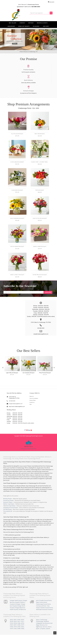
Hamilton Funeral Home (46, 607)
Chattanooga (43, 619)
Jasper (37, 628)
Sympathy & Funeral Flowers (10, 507)
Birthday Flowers (7, 498)
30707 (22, 619)
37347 (11, 625)
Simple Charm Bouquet (39, 246)
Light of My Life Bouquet (40, 218)
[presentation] (2, 367)
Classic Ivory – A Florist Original (39, 162)
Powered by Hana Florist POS (28, 448)
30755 (22, 623)
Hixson (49, 627)
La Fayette (42, 628)
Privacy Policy (33, 400)
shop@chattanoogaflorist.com (15, 403)
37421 (22, 627)
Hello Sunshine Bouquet (17, 218)
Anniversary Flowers (8, 500)
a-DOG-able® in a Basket (17, 162)
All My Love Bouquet (17, 133)
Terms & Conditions (34, 398)
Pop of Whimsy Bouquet (17, 246)
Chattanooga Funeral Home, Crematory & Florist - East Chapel (43, 605)
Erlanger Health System (16, 600)
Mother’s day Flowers (8, 504)
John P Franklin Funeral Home (44, 600)
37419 (11, 628)
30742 (18, 619)
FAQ (30, 404)
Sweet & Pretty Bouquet (17, 274)
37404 (18, 628)
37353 (11, 623)
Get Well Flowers (7, 509)
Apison (38, 619)
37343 (11, 627)
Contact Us (32, 402)
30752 (11, 619)
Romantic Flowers (8, 502)
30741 (15, 619)
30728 (15, 623)
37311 (22, 621)
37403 (22, 628)
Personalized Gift (7, 511)
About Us (32, 396)
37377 (22, 625)
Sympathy (22, 22)
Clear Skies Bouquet (17, 190)
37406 (18, 623)
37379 (15, 627)
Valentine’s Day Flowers (9, 506)
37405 (18, 625)
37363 (15, 628)
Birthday (31, 22)
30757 (15, 625)
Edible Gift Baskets (24, 26)
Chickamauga (39, 621)
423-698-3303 (12, 400)
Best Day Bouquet (40, 133)
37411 (18, 621)
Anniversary (11, 26)
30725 (15, 621)
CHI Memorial (22, 609)
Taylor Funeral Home (41, 602)
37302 (18, 627)
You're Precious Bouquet (40, 274)
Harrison (45, 627)
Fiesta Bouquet (39, 190)
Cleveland (46, 621)
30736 (11, 621)
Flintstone (42, 625)
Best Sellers (12, 22)
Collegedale (39, 623)
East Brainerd (46, 623)
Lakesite (48, 628)
